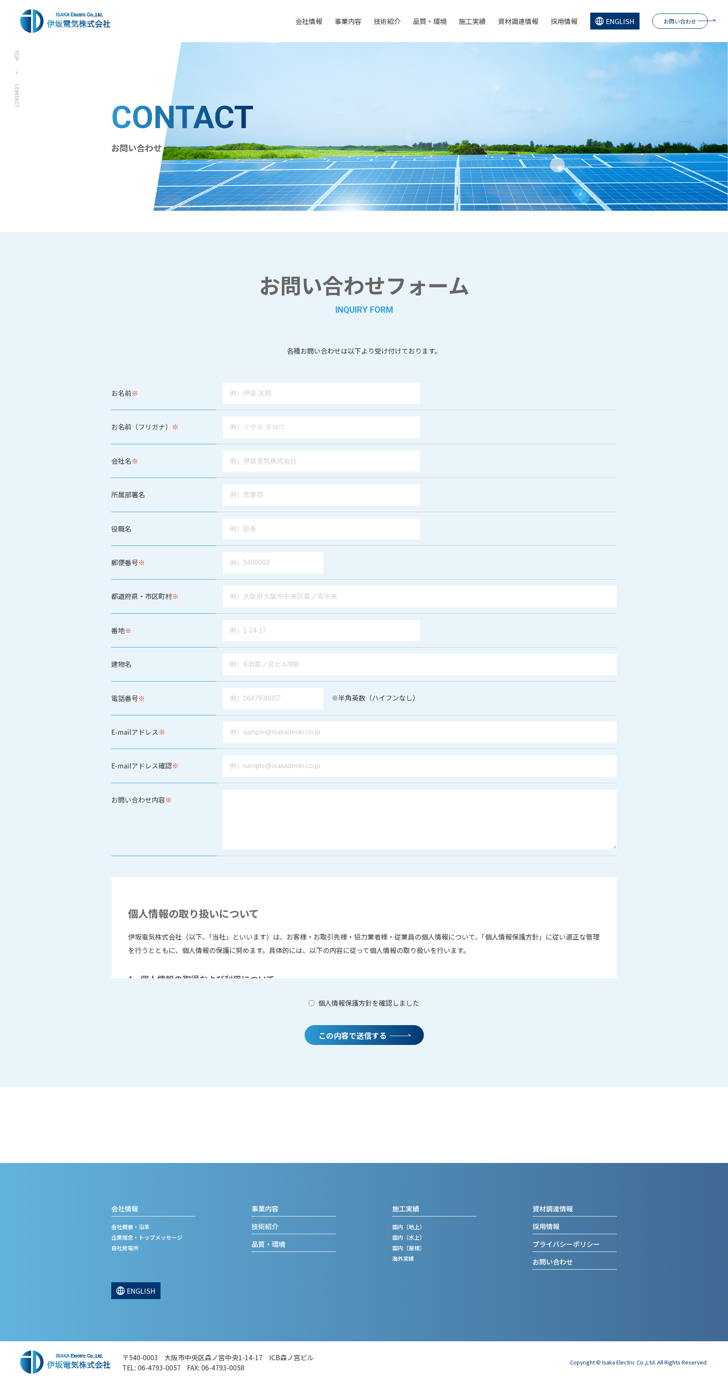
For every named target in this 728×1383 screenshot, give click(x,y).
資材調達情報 (518, 21)
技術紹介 (387, 21)
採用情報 (564, 21)
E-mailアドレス (134, 732)
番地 (118, 630)
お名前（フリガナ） (141, 427)
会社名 (121, 461)
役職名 (121, 529)
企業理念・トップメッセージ (146, 1237)
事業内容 (348, 21)
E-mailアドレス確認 (141, 765)
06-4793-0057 (159, 1367)
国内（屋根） (408, 1248)
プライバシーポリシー (566, 1244)
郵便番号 (124, 562)
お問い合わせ (680, 21)
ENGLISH (620, 21)
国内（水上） (408, 1237)
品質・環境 (430, 21)
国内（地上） (408, 1227)
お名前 (121, 393)
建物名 (121, 664)
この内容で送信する (352, 1035)
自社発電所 (125, 1248)
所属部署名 (128, 494)
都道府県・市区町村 (141, 596)
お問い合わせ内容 (138, 800)
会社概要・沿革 (130, 1227)
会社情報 (308, 21)
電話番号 (124, 698)
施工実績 (472, 21)
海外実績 (403, 1258)
